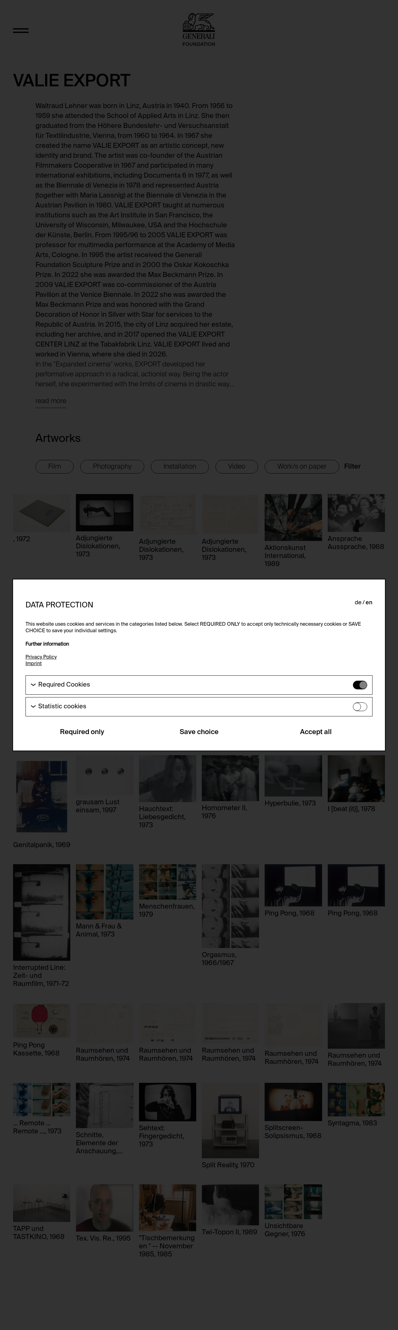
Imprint (33, 663)
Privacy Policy (41, 657)
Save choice (199, 732)
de (358, 603)
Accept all (316, 732)
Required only (82, 732)
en (369, 603)
